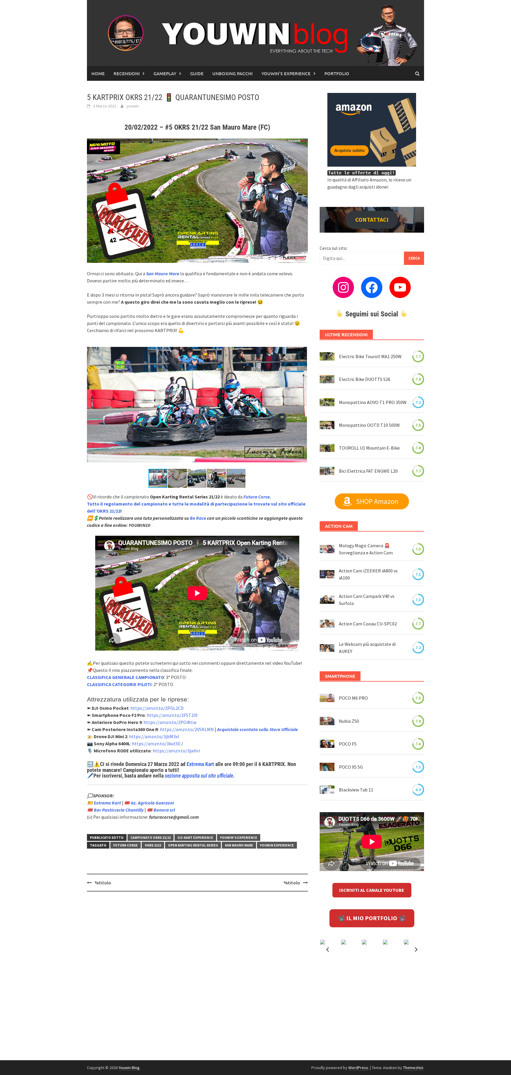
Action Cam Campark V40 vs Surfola (366, 599)
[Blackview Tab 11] (327, 790)
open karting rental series (193, 845)
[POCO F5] (327, 744)
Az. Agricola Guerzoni (152, 803)
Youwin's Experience (238, 837)
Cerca (414, 258)
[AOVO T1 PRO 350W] (327, 402)
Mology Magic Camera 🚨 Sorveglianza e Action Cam (366, 549)
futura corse (125, 845)
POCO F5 (348, 744)
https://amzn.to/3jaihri (176, 751)
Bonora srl (164, 810)
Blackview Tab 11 (356, 790)
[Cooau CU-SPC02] (327, 623)
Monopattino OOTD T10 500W (369, 425)
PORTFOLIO (336, 73)
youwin (132, 106)
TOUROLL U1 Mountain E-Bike (369, 448)
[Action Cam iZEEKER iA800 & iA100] (327, 574)
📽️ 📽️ (372, 918)
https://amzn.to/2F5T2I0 (172, 715)
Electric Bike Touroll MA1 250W (370, 356)
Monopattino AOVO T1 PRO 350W (373, 402)
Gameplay (164, 73)
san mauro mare (239, 845)
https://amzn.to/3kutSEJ (157, 743)
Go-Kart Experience (195, 837)
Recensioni (127, 73)
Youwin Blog (129, 1067)
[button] (301, 346)
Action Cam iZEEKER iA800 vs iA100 (368, 574)
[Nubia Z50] (327, 721)
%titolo (103, 883)
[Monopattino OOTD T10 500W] (327, 425)
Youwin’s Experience (286, 73)
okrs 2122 (153, 845)
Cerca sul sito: (333, 248)
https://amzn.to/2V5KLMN (187, 729)
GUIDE (196, 73)
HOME (98, 73)
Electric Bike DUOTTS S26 (364, 379)
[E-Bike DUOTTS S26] (327, 379)
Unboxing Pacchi (232, 73)
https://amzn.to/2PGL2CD (157, 708)
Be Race (198, 518)
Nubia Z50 (349, 721)
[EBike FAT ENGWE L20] (327, 471)
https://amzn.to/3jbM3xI (154, 736)
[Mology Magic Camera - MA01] (327, 549)
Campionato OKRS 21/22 (150, 837)
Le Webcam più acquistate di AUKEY (367, 647)
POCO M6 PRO (353, 698)
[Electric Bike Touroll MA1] (327, 356)
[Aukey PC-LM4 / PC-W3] (327, 648)
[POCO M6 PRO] (327, 698)
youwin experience (277, 845)
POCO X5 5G (351, 767)
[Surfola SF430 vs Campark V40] (327, 599)
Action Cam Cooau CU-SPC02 (368, 624)
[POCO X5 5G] (327, 766)
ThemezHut (413, 1067)
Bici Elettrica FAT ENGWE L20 (368, 471)
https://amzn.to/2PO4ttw (169, 722)
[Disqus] (197, 973)
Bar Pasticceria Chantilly (119, 810)
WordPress (358, 1067)
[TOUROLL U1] (327, 448)
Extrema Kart (200, 764)
